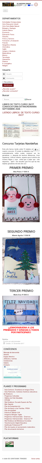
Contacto (7, 365)
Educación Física (8, 34)
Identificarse (8, 85)
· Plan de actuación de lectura (14, 429)
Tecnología (6, 57)
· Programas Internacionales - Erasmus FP (18, 419)
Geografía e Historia (9, 45)
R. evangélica (7, 63)
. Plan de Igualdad (10, 410)
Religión (5, 66)
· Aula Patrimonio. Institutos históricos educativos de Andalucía (20, 393)
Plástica (5, 61)
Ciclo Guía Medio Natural (10, 26)
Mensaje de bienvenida (11, 352)
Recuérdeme (8, 82)
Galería (6, 363)
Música (4, 55)
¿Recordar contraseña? (10, 91)
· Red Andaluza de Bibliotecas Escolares (17, 421)
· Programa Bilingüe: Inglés (13, 415)
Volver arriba (35, 458)
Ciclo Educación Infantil (10, 24)
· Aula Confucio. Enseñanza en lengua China (19, 390)
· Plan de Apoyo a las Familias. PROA (17, 408)
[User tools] (36, 149)
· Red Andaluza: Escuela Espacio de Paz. (18, 402)
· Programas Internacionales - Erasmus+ (17, 417)
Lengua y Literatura (8, 51)
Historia (6, 354)
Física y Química (8, 39)
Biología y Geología (9, 28)
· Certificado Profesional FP (13, 425)
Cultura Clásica (7, 30)
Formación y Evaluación (10, 41)
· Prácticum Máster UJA (12, 412)
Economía (5, 32)
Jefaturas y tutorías (10, 359)
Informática (6, 47)
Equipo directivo (9, 357)
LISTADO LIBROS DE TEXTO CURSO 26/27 (21, 113)
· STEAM (7, 400)
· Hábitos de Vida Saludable (13, 398)
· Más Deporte (8, 404)
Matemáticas (6, 53)
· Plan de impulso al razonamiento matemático (19, 427)
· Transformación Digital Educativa (15, 423)
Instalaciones (8, 361)
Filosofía (5, 37)
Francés (5, 43)
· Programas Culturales (11, 396)
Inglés (4, 49)
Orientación (6, 59)
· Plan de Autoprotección (12, 406)
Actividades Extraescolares (11, 22)
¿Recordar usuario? (8, 89)
